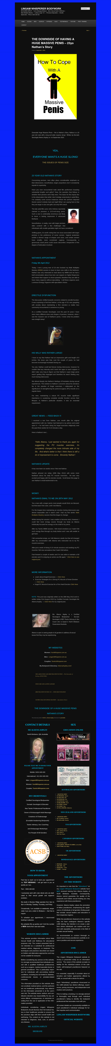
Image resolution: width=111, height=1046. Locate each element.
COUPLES (41, 21)
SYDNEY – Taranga (61, 869)
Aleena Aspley (50, 717)
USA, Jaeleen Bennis (62, 830)
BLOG (56, 21)
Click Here (61, 577)
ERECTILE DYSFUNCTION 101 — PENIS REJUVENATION (50, 692)
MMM (40, 270)
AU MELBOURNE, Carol (63, 802)
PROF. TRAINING (82, 21)
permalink (63, 717)
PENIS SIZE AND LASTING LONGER (45, 684)
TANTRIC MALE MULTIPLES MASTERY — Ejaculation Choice (51, 700)
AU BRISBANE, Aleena (62, 796)
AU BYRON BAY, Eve (62, 799)
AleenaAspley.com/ (64, 666)
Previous (23, 30)
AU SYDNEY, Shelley (62, 804)
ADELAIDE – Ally (61, 866)
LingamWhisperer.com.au (57, 657)
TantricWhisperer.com (59, 661)
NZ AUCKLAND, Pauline (63, 820)
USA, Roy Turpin (61, 834)
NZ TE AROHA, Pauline (62, 818)
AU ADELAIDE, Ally (61, 797)
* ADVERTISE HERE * (62, 794)
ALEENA (29, 21)
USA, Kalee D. (60, 832)
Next (88, 30)
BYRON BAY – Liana (62, 867)
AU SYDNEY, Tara (61, 806)
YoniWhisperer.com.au (59, 652)
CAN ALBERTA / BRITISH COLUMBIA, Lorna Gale (69, 844)
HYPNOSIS (49, 21)
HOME (23, 21)
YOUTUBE (72, 21)
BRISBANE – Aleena (62, 864)
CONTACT (23, 25)
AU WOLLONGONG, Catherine (64, 808)
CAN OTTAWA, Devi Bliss (63, 846)
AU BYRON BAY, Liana (62, 801)
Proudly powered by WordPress (55, 1040)
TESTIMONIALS (64, 21)
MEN (35, 21)
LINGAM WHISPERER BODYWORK (41, 8)
